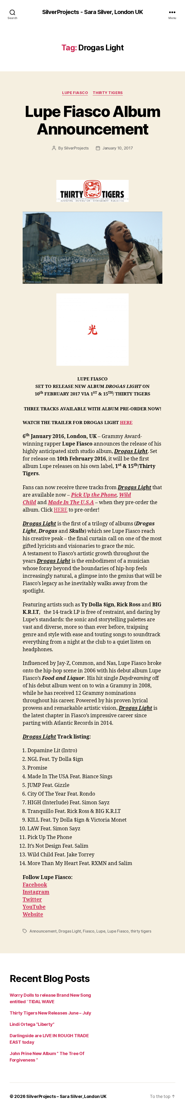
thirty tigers (141, 931)
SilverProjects (76, 148)
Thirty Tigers (108, 93)
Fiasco (88, 931)
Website (33, 914)
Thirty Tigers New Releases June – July (50, 1012)
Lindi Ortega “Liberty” (32, 1024)
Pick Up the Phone (94, 495)
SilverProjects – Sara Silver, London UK (66, 1096)
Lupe (100, 931)
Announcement (43, 931)
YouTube (34, 907)
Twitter (32, 899)
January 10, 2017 (117, 148)
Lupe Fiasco (75, 93)
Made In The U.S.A (71, 502)
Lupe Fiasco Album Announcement (92, 120)
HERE (126, 423)
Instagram (36, 892)
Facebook (35, 885)
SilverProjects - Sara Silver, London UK (92, 12)
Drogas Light (70, 931)
